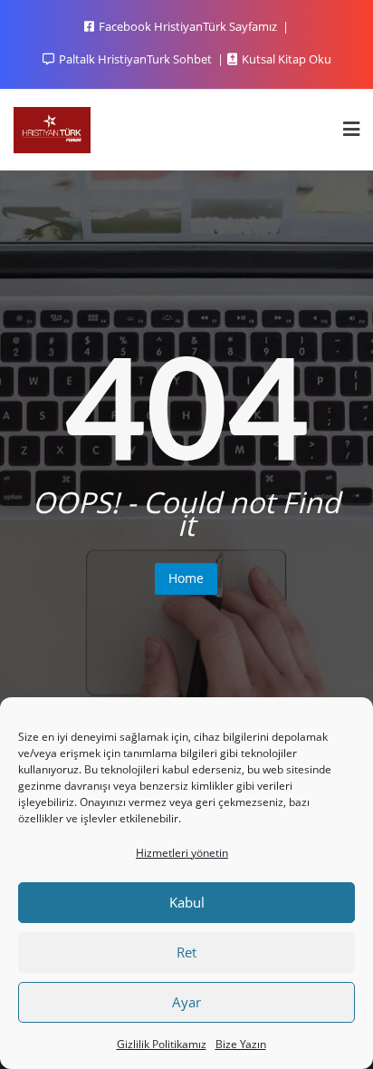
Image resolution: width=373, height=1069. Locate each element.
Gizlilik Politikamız (161, 1044)
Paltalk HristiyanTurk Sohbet (135, 59)
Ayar (186, 1002)
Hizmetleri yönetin (182, 852)
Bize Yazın (240, 1044)
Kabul (187, 902)
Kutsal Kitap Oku (285, 59)
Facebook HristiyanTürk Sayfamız (188, 26)
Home (186, 578)
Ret (186, 952)
